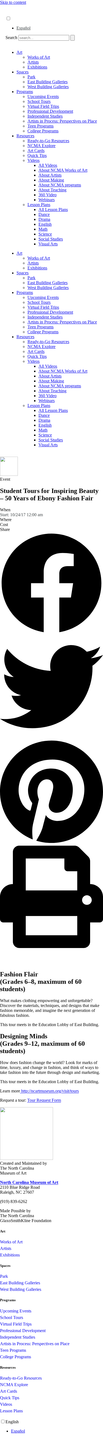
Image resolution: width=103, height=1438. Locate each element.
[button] (51, 583)
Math (43, 229)
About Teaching (52, 190)
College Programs (43, 131)
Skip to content (13, 2)
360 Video (47, 194)
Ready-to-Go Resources (48, 140)
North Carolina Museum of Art (29, 1182)
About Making (51, 180)
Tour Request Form (44, 1100)
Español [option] (23, 28)
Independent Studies (45, 116)
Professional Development (50, 111)
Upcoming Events (43, 96)
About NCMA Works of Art (62, 170)
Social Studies (50, 239)
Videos (33, 160)
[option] (57, 28)
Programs (24, 91)
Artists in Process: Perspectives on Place (62, 121)
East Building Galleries (47, 81)
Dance (44, 214)
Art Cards (35, 150)
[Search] (72, 38)
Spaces (22, 72)
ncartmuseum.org (21, 13)
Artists (33, 62)
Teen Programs (40, 126)
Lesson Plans (38, 204)
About (11, 7)
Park (31, 77)
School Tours (39, 101)
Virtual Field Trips (43, 106)
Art (19, 52)
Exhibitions (37, 67)
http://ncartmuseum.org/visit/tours (49, 1091)
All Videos (47, 165)
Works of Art (38, 57)
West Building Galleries (48, 86)
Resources (25, 135)
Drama (44, 219)
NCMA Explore (41, 145)
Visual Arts (48, 244)
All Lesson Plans (53, 209)
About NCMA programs (59, 185)
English (45, 224)
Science (45, 234)
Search (11, 37)
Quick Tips (37, 155)
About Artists (50, 175)
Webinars (46, 199)
